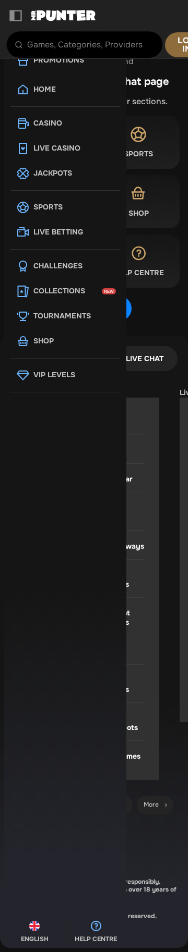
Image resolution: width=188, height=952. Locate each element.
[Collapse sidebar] (15, 15)
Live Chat (144, 358)
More (151, 804)
